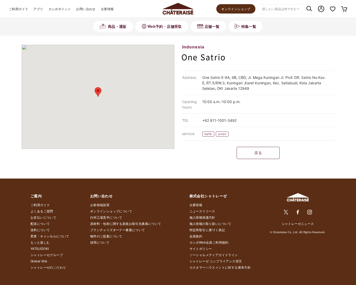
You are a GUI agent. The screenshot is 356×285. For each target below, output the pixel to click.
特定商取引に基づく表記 (207, 229)
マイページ (321, 9)
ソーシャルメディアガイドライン (213, 254)
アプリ (38, 9)
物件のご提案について (106, 236)
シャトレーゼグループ (46, 254)
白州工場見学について (106, 217)
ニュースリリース (202, 211)
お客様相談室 (99, 204)
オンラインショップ (235, 9)
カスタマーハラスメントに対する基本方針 (220, 267)
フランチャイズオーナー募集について (117, 229)
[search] (309, 9)
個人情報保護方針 (202, 217)
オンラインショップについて (111, 211)
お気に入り (332, 9)
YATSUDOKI (39, 248)
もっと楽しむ (40, 242)
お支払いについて (43, 217)
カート (344, 9)
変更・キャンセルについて (49, 236)
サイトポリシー (200, 248)
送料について (40, 229)
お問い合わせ (85, 9)
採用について (99, 242)
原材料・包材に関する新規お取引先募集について (125, 223)
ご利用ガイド (18, 9)
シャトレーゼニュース (298, 223)
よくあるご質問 (41, 211)
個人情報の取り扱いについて (210, 223)
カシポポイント (59, 9)
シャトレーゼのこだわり (48, 267)
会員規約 (195, 236)
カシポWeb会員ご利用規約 (209, 242)
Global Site (38, 261)
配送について (40, 223)
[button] (98, 92)
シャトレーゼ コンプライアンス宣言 (215, 261)
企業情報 (107, 9)
